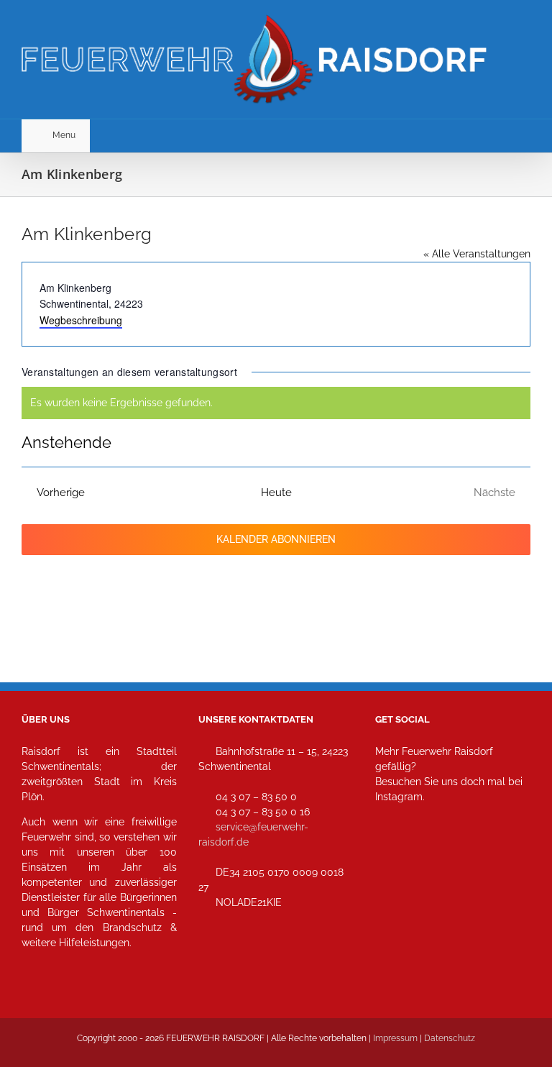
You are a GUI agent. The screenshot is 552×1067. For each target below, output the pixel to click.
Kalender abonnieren (276, 539)
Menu (63, 135)
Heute (276, 492)
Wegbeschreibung (81, 320)
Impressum (395, 1038)
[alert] (276, 403)
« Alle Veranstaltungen (476, 254)
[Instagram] (390, 860)
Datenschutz (449, 1038)
